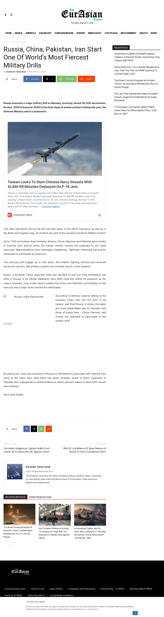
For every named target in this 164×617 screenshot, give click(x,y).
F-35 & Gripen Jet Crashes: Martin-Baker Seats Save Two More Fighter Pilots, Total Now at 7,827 (135, 110)
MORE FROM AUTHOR (40, 497)
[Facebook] (5, 15)
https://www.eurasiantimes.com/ (39, 471)
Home (6, 42)
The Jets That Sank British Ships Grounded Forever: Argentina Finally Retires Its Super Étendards (136, 97)
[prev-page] (6, 544)
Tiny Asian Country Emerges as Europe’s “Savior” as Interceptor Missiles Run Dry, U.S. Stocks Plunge (136, 83)
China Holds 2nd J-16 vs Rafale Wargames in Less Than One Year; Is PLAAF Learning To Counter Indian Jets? (136, 70)
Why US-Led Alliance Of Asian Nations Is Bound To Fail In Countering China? (84, 450)
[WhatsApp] (41, 429)
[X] (11, 15)
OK (135, 613)
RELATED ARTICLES (15, 497)
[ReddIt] (48, 429)
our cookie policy (91, 609)
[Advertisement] (54, 93)
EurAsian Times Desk (16, 71)
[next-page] (11, 544)
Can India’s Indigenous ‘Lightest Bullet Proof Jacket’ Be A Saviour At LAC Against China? (27, 450)
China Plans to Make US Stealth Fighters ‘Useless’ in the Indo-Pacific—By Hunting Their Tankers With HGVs (137, 57)
